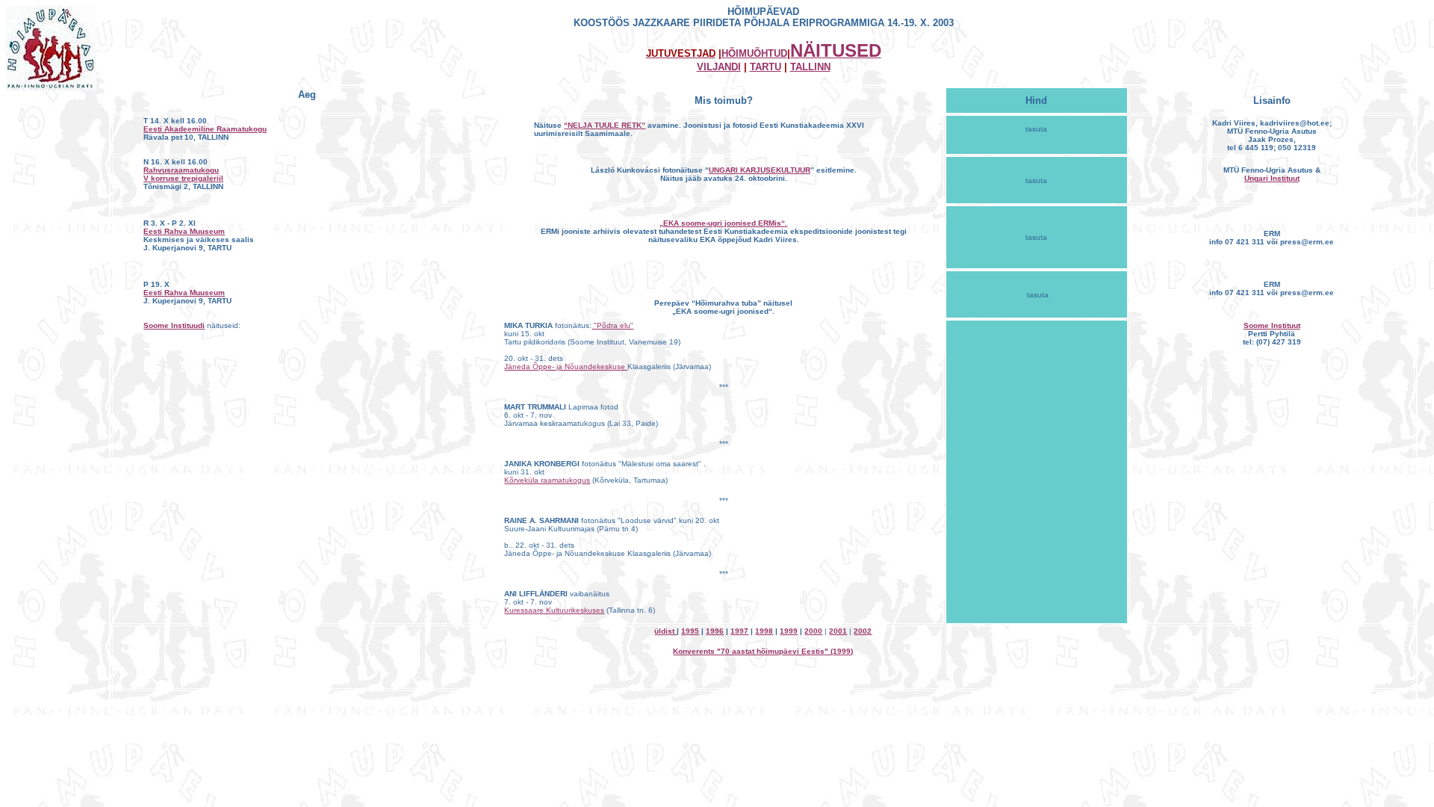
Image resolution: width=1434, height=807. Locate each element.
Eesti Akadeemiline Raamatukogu (205, 129)
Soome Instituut (1272, 325)
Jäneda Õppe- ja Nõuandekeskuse (565, 366)
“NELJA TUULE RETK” (604, 125)
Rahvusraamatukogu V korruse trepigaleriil (183, 174)
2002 (863, 631)
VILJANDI (719, 66)
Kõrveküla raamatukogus (547, 480)
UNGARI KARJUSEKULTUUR (759, 170)
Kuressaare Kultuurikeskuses (554, 610)
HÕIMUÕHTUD (754, 53)
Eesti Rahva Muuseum (184, 231)
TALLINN (810, 66)
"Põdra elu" (612, 325)
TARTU (765, 66)
